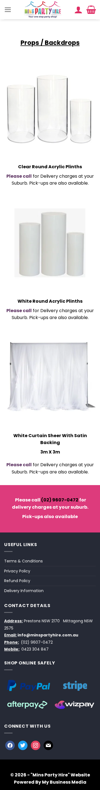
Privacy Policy (17, 571)
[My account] (78, 9)
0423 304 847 (35, 649)
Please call (19, 176)
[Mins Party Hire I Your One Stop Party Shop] (43, 9)
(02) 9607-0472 (59, 500)
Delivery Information (24, 590)
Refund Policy (17, 580)
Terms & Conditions (23, 561)
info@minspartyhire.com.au (48, 635)
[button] (8, 9)
